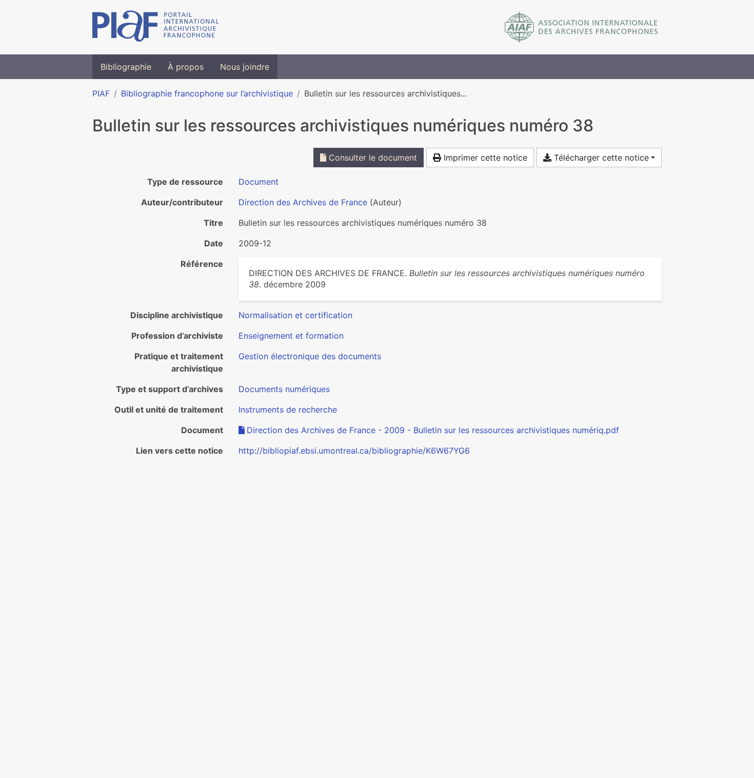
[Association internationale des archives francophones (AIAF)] (581, 27)
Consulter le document (371, 157)
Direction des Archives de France (303, 202)
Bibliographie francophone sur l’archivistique (207, 93)
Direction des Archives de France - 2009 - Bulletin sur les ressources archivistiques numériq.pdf (433, 430)
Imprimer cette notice (484, 157)
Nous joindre (244, 67)
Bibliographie (126, 67)
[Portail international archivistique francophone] (155, 27)
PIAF (101, 93)
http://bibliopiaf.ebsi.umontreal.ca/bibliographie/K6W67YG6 (354, 450)
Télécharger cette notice (600, 157)
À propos (186, 67)
